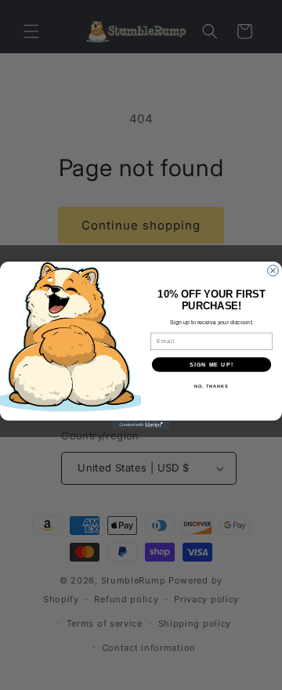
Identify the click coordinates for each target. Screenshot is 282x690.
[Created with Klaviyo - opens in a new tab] (141, 425)
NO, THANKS (211, 385)
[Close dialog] (273, 270)
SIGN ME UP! (211, 364)
